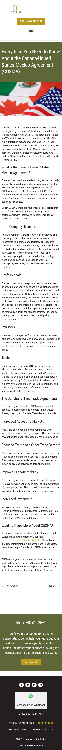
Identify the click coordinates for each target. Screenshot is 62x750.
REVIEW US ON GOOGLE (21, 723)
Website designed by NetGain (31, 745)
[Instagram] (40, 685)
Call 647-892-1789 (31, 713)
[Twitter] (27, 685)
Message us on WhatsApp (31, 704)
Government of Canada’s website (23, 540)
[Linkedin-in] (34, 685)
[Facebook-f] (21, 685)
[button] (31, 30)
